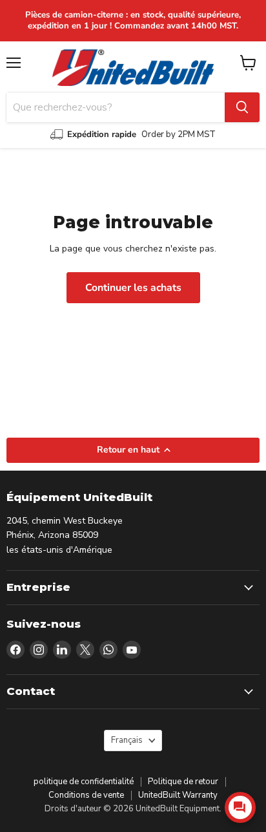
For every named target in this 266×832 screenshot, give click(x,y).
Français (127, 740)
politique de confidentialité (84, 781)
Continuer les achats (133, 288)
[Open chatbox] (240, 807)
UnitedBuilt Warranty (178, 795)
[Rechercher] (242, 107)
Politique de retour (183, 781)
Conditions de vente (86, 795)
